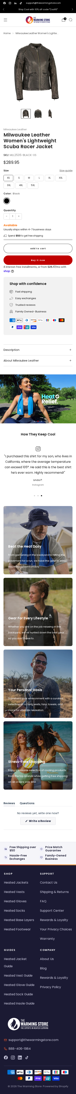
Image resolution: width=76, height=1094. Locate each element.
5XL (33, 185)
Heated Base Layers (19, 920)
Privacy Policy (50, 987)
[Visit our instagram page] (10, 3)
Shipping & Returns (54, 892)
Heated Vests (14, 892)
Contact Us (48, 882)
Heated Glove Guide (19, 985)
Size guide (65, 170)
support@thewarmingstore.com (43, 2)
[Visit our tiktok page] (21, 3)
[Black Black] (6, 200)
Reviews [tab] (9, 804)
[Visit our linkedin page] (15, 3)
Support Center (52, 910)
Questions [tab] (27, 804)
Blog (43, 968)
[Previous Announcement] (3, 9)
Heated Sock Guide (18, 994)
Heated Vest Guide (18, 975)
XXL (61, 177)
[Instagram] (13, 1057)
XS (8, 177)
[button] (34, 421)
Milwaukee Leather (15, 129)
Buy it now (38, 260)
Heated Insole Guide (19, 1003)
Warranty (47, 938)
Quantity (10, 210)
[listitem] (38, 9)
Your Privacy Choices (56, 929)
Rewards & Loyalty (54, 920)
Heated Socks (14, 910)
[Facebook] (6, 1057)
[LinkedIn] (20, 1057)
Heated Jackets (16, 882)
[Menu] (5, 20)
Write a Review (42, 822)
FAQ (43, 901)
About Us (47, 959)
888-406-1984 (20, 1048)
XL (49, 177)
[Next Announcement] (72, 9)
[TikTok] (27, 1057)
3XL (9, 185)
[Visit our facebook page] (4, 3)
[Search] (70, 20)
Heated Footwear (17, 929)
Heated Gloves (15, 901)
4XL (21, 185)
